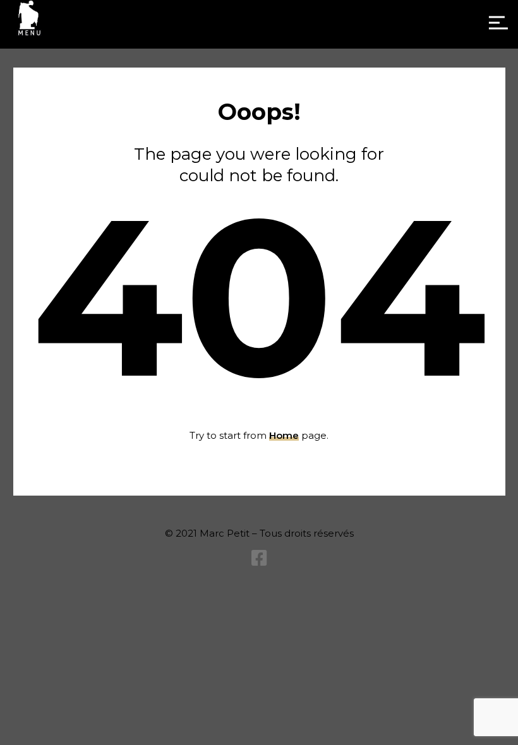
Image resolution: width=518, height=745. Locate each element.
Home (284, 435)
